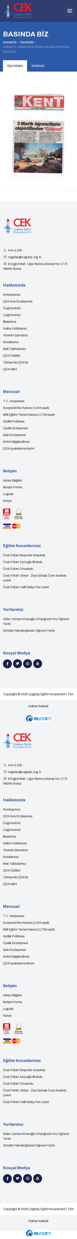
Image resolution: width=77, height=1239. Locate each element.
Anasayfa (9, 42)
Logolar (8, 494)
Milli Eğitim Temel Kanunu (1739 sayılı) (29, 414)
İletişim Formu (12, 487)
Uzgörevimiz (12, 315)
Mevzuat (11, 391)
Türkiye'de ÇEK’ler (15, 362)
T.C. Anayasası (13, 401)
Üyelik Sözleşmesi (15, 428)
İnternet (38, 66)
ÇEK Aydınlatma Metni (18, 448)
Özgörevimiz (12, 308)
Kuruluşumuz (12, 294)
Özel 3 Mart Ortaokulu (18, 568)
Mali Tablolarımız (14, 349)
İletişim (10, 471)
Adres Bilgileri (12, 480)
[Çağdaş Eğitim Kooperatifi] (17, 11)
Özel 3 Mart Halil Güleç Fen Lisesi (26, 587)
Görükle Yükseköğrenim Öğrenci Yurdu (29, 630)
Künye (7, 500)
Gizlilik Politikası (13, 421)
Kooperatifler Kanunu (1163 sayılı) (26, 408)
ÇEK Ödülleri (11, 355)
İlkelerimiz (9, 321)
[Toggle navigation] (69, 11)
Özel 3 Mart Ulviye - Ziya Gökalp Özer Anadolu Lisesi (35, 578)
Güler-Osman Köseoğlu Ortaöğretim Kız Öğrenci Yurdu (36, 621)
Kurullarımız (11, 342)
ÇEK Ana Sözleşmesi (17, 301)
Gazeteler (27, 42)
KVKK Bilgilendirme (16, 441)
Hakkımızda (14, 285)
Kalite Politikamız (15, 328)
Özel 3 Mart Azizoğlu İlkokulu (22, 562)
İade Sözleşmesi (14, 435)
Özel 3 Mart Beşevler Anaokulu (24, 555)
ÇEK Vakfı (10, 369)
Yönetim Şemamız (15, 335)
